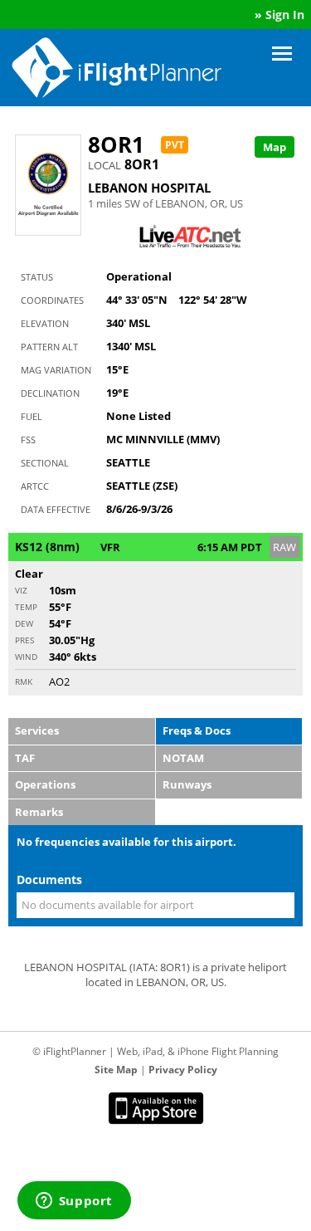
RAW (284, 547)
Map (274, 146)
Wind (26, 656)
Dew (24, 623)
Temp (26, 607)
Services (37, 730)
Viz (21, 590)
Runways (187, 784)
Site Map (116, 1069)
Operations (45, 784)
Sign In (284, 14)
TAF (25, 757)
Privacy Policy (182, 1069)
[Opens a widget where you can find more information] (74, 1202)
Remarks (39, 811)
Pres (24, 640)
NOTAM (183, 757)
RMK (23, 681)
